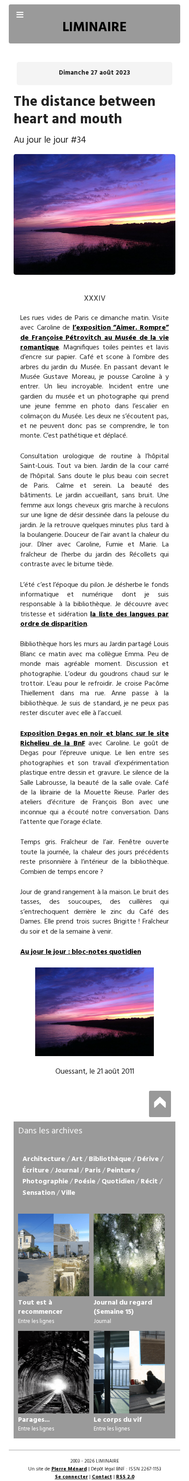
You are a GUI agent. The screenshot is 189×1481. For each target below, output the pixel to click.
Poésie (84, 1181)
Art (77, 1159)
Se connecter (71, 1477)
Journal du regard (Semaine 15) (123, 1307)
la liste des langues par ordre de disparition (94, 619)
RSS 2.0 (125, 1477)
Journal (67, 1170)
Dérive (148, 1159)
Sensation (38, 1193)
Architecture (43, 1159)
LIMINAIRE (94, 28)
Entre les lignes (36, 1321)
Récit (149, 1181)
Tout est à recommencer (40, 1307)
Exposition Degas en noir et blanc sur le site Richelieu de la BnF (94, 738)
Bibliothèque (110, 1159)
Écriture (35, 1170)
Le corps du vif (118, 1420)
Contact (102, 1477)
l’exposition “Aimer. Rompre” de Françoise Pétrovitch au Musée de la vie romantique (94, 337)
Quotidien (118, 1181)
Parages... (34, 1420)
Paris (93, 1170)
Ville (68, 1193)
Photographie (45, 1181)
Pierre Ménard (69, 1469)
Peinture (121, 1170)
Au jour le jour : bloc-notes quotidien (80, 952)
